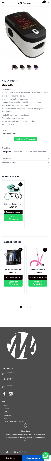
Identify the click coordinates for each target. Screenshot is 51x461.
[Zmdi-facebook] (4, 393)
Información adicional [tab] (10, 163)
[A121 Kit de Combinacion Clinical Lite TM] (13, 191)
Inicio (6, 405)
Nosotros (7, 415)
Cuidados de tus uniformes (14, 421)
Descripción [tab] (6, 158)
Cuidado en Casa (30, 152)
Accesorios (17, 152)
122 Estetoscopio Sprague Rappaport (37, 269)
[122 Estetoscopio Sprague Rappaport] (37, 257)
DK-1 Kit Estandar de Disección (13, 269)
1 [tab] (21, 307)
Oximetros (42, 152)
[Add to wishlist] (20, 184)
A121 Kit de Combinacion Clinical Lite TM (13, 204)
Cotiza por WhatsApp (25, 139)
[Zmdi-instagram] (10, 393)
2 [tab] (24, 307)
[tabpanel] (13, 275)
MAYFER (22, 452)
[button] (43, 3)
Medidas (7, 412)
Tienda (6, 409)
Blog (5, 418)
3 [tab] (27, 307)
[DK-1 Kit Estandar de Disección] (13, 257)
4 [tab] (30, 307)
